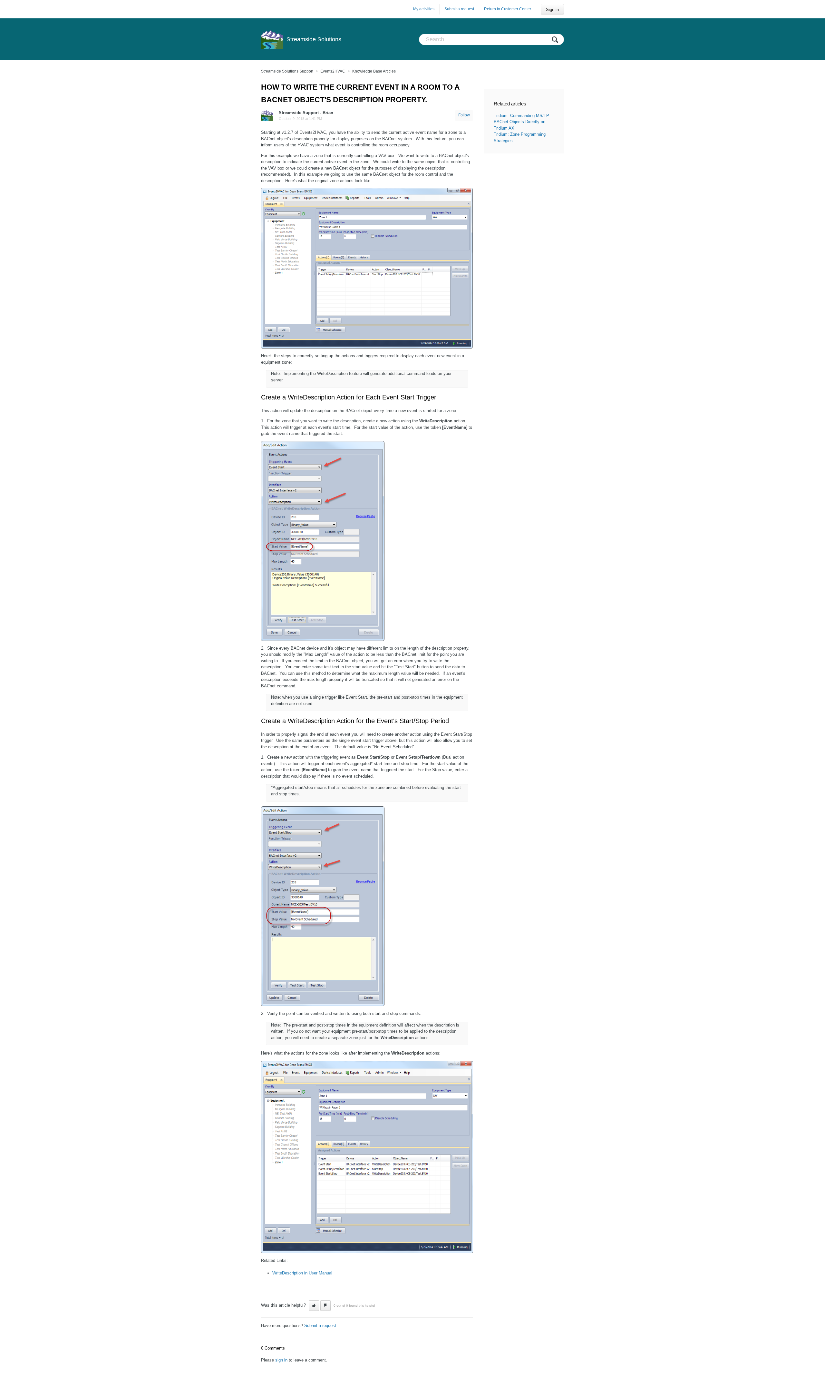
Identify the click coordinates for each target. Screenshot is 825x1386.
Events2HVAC (332, 71)
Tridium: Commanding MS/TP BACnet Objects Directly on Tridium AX (521, 122)
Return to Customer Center (507, 9)
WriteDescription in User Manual (302, 1273)
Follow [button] (464, 115)
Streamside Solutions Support (287, 71)
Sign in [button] (552, 9)
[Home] (272, 39)
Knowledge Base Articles (374, 71)
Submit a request (459, 9)
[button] (314, 1305)
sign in (281, 1360)
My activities (423, 9)
